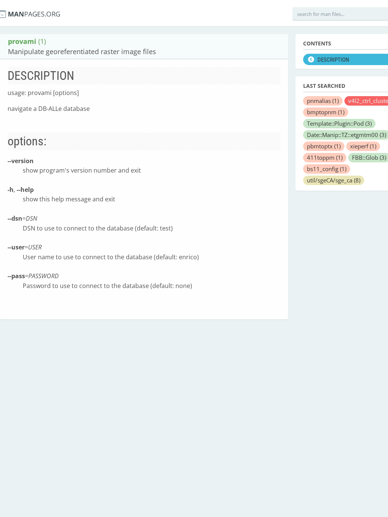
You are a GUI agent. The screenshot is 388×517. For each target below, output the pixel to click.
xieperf (363, 146)
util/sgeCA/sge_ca (333, 180)
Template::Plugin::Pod (339, 123)
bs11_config (326, 169)
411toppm (325, 157)
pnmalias (323, 100)
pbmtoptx (324, 146)
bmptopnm (325, 112)
